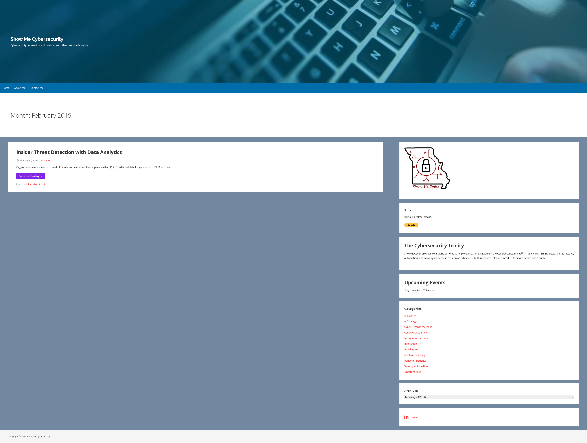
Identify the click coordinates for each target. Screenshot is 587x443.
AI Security (410, 315)
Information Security (36, 184)
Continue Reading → (30, 176)
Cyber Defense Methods (418, 327)
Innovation (410, 343)
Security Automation (416, 366)
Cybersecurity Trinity (416, 332)
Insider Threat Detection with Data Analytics (69, 152)
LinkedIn (413, 417)
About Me (20, 88)
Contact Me (37, 88)
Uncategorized (412, 371)
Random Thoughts (415, 360)
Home (5, 88)
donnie (47, 160)
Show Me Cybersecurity (37, 39)
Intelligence (411, 349)
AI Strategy (410, 321)
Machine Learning (414, 355)
